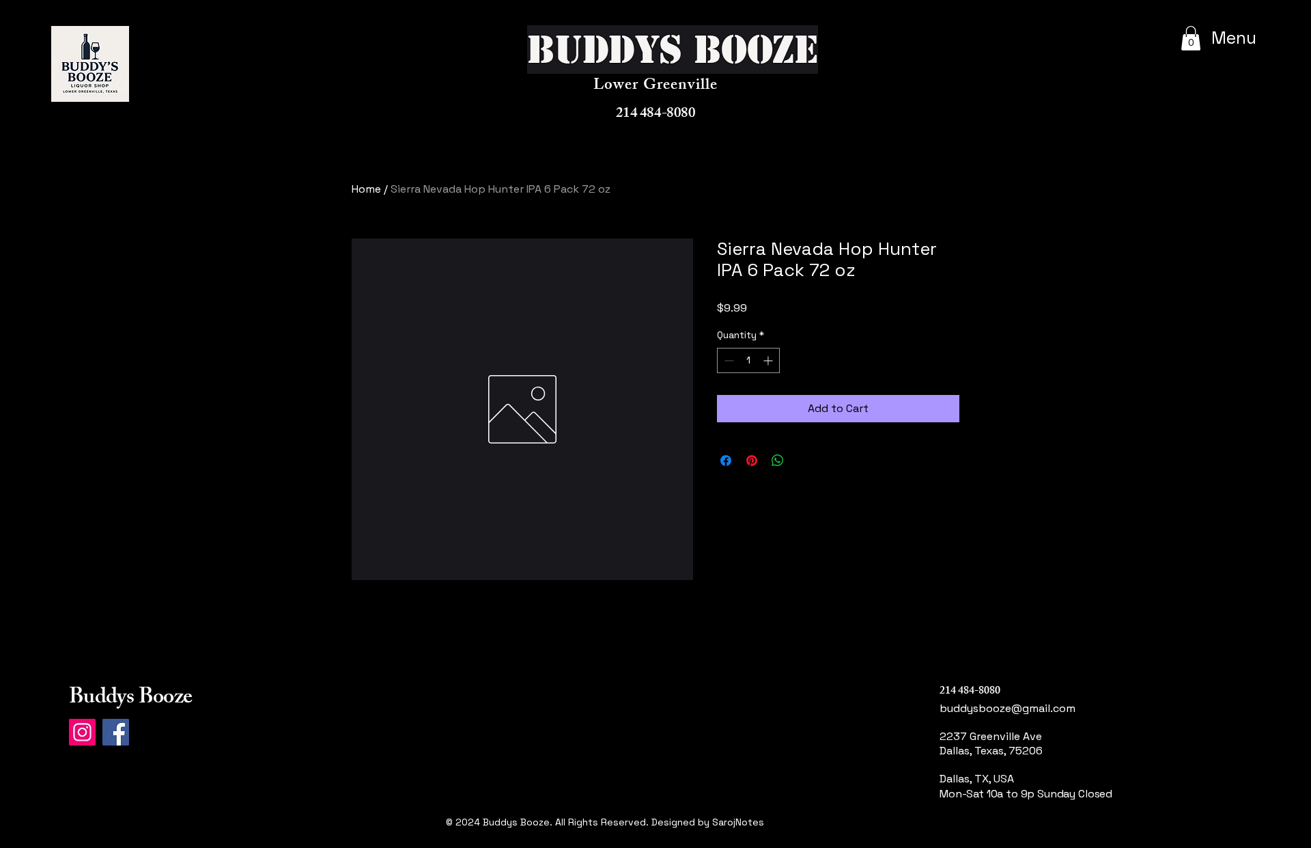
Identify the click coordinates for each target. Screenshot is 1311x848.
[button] (1191, 38)
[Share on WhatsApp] (778, 460)
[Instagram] (82, 732)
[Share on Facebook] (726, 460)
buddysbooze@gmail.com (1007, 708)
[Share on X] (803, 460)
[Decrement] (727, 360)
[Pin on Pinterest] (752, 460)
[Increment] (769, 360)
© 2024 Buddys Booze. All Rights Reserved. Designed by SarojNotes (605, 822)
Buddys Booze (130, 699)
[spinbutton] (748, 360)
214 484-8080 (655, 114)
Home (366, 189)
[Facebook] (115, 732)
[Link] (991, 838)
